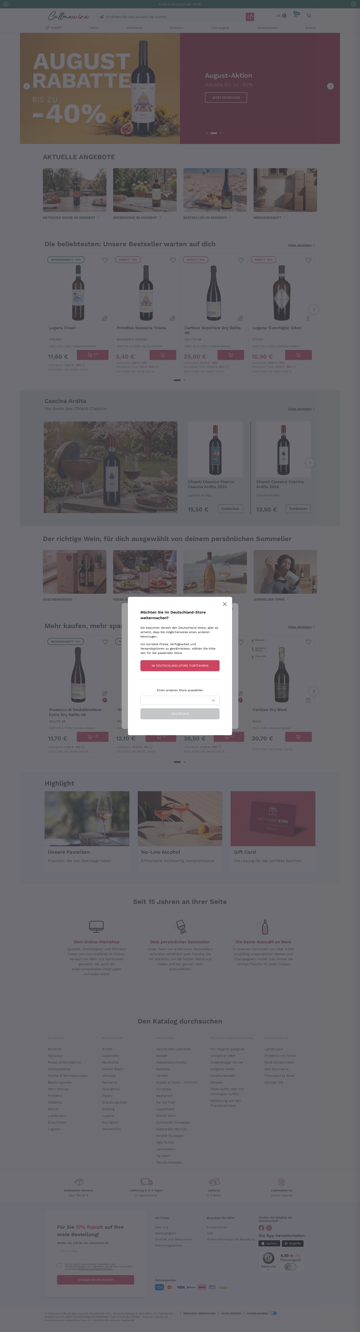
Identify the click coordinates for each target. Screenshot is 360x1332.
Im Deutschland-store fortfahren (180, 665)
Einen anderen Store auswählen (180, 690)
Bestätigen (180, 713)
